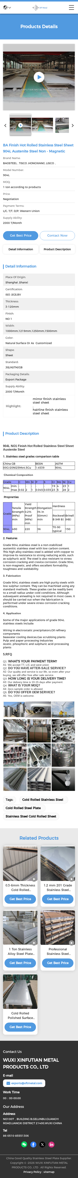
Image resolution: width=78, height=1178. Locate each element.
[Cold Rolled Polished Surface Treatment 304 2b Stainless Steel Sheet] (20, 991)
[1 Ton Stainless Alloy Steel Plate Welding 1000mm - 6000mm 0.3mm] (20, 927)
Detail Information (21, 249)
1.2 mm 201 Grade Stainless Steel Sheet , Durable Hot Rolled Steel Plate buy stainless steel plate (58, 888)
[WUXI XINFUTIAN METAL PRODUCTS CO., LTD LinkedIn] (51, 1144)
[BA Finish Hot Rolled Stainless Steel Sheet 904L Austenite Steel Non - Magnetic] (39, 77)
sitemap (49, 1172)
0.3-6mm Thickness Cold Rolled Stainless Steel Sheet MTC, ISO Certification (20, 888)
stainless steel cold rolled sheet (31, 816)
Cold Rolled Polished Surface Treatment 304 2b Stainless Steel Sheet (20, 1016)
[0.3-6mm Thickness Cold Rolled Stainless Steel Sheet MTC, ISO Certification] (20, 863)
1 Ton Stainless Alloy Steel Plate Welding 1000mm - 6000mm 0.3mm (20, 951)
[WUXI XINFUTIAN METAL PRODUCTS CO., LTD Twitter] (42, 1144)
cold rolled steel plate (23, 808)
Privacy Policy (32, 1172)
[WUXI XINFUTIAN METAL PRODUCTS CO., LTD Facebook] (33, 1144)
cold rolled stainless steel (42, 800)
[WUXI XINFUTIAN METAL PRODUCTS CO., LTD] (40, 7)
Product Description (57, 249)
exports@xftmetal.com (26, 1083)
